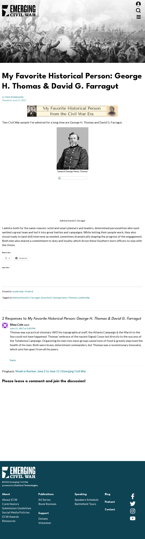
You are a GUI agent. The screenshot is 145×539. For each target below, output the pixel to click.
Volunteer (44, 522)
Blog (107, 494)
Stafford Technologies (26, 485)
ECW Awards (10, 516)
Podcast (110, 502)
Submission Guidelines (16, 508)
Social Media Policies (16, 512)
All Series (44, 499)
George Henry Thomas (65, 297)
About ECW (9, 499)
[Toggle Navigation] (138, 16)
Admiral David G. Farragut (26, 297)
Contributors (10, 504)
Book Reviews (47, 504)
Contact (110, 509)
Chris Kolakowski (14, 96)
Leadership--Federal (22, 291)
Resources (8, 520)
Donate (43, 518)
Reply (13, 360)
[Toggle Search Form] (138, 10)
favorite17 (46, 297)
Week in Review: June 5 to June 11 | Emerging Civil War (50, 371)
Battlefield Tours (85, 504)
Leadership (84, 297)
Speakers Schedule (86, 499)
